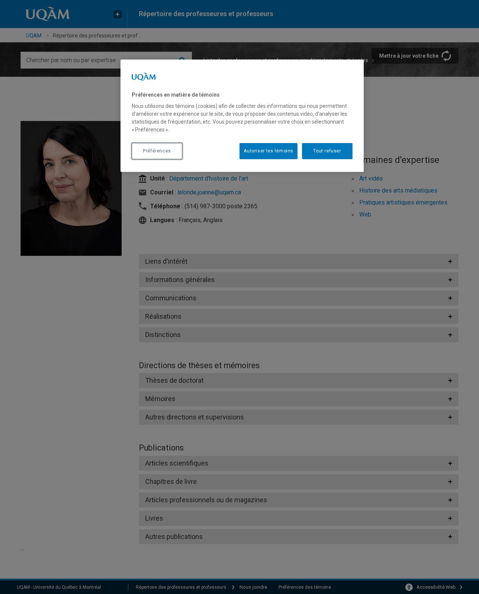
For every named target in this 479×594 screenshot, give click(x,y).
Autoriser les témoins (268, 151)
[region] (242, 116)
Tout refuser (327, 151)
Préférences (157, 151)
